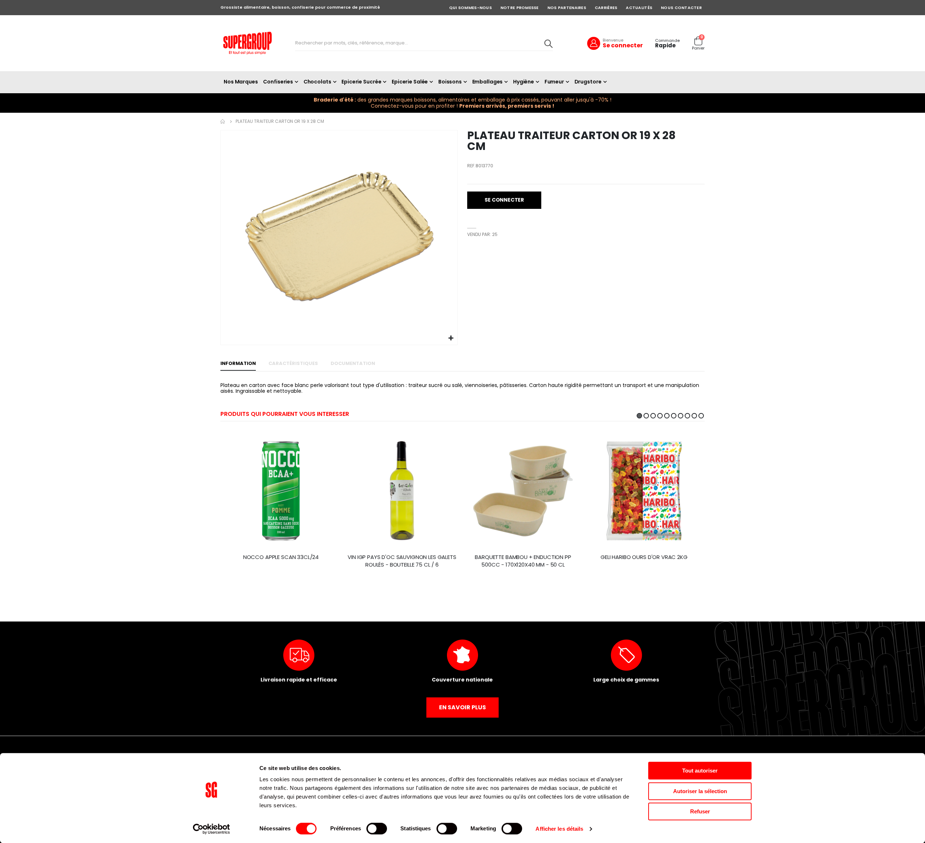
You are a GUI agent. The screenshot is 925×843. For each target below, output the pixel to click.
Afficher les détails (559, 829)
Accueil (222, 121)
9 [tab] (694, 416)
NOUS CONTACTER (681, 7)
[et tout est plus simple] (247, 43)
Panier (698, 48)
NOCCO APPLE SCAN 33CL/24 (281, 557)
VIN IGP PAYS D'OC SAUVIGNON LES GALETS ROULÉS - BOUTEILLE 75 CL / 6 (402, 561)
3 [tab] (653, 416)
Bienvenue (613, 40)
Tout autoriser (700, 770)
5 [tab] (667, 416)
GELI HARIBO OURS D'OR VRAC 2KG (644, 557)
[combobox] (424, 43)
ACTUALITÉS (639, 7)
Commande (667, 41)
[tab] (238, 364)
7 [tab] (681, 416)
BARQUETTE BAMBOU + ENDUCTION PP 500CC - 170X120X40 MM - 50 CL (523, 561)
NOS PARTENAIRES (566, 7)
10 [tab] (701, 416)
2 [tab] (646, 416)
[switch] (376, 829)
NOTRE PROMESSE (519, 7)
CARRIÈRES (606, 7)
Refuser (700, 811)
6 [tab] (674, 416)
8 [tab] (687, 416)
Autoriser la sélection (700, 791)
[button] (451, 338)
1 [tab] (639, 416)
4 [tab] (660, 416)
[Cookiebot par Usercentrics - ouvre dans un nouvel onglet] (211, 828)
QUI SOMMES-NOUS (470, 7)
